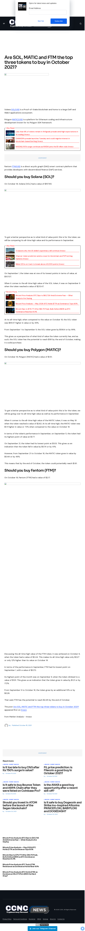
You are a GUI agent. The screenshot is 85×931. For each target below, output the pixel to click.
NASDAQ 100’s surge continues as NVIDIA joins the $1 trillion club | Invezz (44, 146)
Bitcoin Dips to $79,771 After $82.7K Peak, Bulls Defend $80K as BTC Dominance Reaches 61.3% (43, 310)
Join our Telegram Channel (44, 928)
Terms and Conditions (20, 919)
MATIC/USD (17, 119)
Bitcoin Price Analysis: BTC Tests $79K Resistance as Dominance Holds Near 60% (21, 865)
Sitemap (45, 919)
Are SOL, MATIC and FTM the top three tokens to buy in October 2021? (46, 706)
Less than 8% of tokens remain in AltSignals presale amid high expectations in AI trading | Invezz (47, 133)
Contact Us (61, 919)
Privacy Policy (7, 919)
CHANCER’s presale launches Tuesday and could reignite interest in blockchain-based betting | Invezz (43, 140)
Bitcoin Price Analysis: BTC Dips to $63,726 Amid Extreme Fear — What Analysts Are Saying (44, 296)
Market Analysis (14, 764)
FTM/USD (16, 166)
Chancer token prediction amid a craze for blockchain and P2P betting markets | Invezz (44, 257)
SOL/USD (15, 109)
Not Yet (41, 21)
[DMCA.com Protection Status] (42, 924)
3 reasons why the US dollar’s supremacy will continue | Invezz (40, 251)
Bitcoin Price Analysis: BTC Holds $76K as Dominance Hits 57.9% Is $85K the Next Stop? (20, 874)
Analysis (5, 764)
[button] (4, 23)
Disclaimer (32, 919)
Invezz (24, 710)
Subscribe (59, 21)
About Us (53, 919)
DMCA (39, 919)
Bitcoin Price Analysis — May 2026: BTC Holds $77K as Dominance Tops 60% (47, 303)
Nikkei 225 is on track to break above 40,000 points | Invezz (40, 264)
